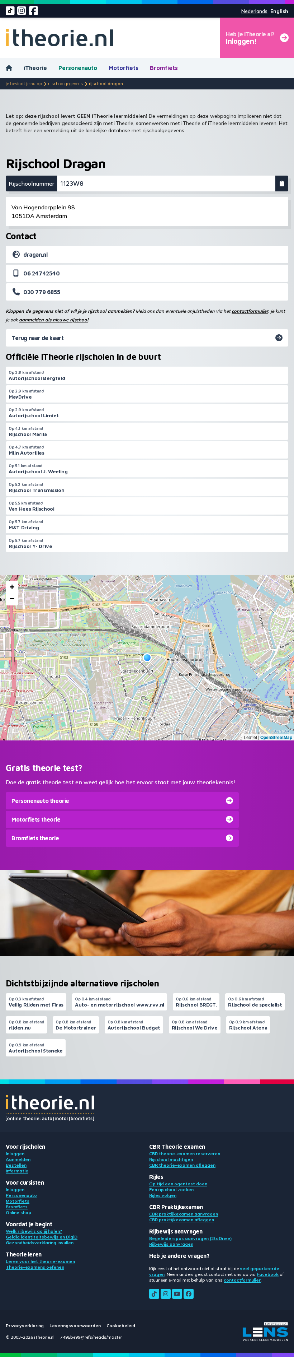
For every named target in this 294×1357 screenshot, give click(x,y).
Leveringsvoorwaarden (75, 1325)
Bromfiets (164, 68)
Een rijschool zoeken (171, 1189)
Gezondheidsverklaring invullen (40, 1242)
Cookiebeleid (120, 1325)
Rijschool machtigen (171, 1159)
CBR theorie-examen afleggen (182, 1165)
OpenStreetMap (276, 737)
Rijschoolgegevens (65, 83)
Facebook (268, 1274)
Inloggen (15, 1153)
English (279, 11)
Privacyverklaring (25, 1325)
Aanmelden (18, 1159)
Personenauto (77, 68)
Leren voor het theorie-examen (40, 1261)
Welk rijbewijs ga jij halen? (34, 1231)
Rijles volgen (162, 1195)
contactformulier (250, 311)
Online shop (18, 1212)
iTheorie (35, 68)
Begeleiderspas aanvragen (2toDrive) (190, 1238)
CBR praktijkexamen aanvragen (183, 1214)
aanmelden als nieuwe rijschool (53, 319)
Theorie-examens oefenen (35, 1267)
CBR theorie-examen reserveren (184, 1153)
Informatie (17, 1171)
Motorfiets (123, 68)
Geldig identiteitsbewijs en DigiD (41, 1237)
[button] (147, 657)
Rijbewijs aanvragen (171, 1244)
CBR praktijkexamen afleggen (181, 1219)
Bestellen (16, 1165)
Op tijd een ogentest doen (178, 1183)
